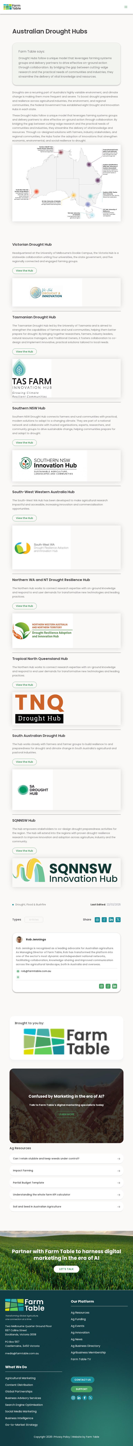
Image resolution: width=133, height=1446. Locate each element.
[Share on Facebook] (104, 919)
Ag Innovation (80, 1333)
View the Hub (24, 270)
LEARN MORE (66, 1114)
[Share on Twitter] (118, 919)
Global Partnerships (18, 1391)
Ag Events (77, 1326)
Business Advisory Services (23, 1398)
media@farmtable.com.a (21, 1353)
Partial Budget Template (28, 1182)
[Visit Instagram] (97, 919)
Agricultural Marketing (20, 1378)
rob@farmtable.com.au (36, 971)
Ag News (76, 1339)
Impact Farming (23, 1170)
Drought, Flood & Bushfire (30, 904)
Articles (34, 919)
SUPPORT (81, 1389)
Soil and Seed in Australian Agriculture (37, 1206)
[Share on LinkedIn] (111, 919)
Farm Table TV (81, 1359)
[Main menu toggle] (126, 7)
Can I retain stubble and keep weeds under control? (46, 1158)
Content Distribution (19, 1385)
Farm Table (92, 1437)
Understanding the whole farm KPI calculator (41, 1194)
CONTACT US (82, 1380)
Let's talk (66, 1269)
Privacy (58, 1437)
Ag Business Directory (85, 1346)
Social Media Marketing (21, 1411)
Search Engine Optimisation (24, 1405)
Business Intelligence (19, 1418)
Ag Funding (78, 1319)
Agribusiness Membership (88, 1352)
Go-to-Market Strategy (21, 1425)
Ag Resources (80, 1313)
